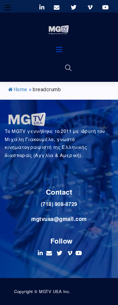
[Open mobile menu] (8, 7)
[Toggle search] (68, 67)
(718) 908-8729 (59, 204)
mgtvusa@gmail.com (59, 219)
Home (20, 89)
